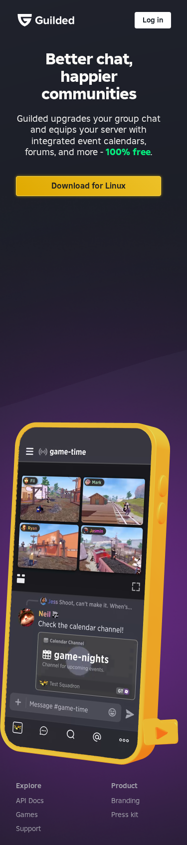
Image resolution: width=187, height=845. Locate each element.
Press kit (124, 815)
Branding (125, 801)
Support (28, 829)
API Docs (30, 801)
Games (27, 815)
